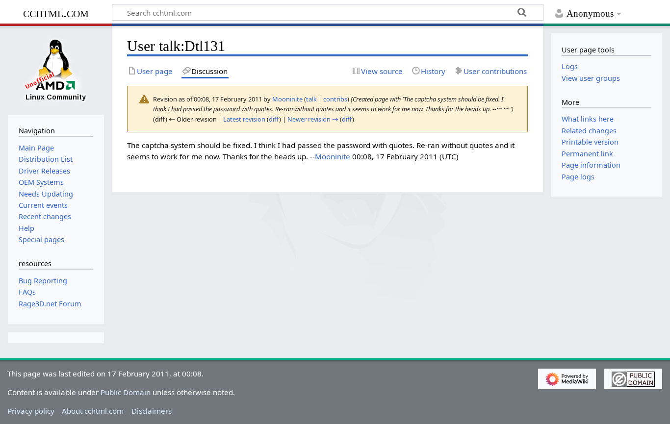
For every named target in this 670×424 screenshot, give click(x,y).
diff (274, 119)
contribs (335, 99)
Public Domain (126, 392)
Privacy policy (30, 411)
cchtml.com (56, 12)
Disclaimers (151, 411)
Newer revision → (312, 119)
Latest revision (244, 119)
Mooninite (332, 156)
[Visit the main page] (55, 69)
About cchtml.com (93, 411)
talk (311, 99)
